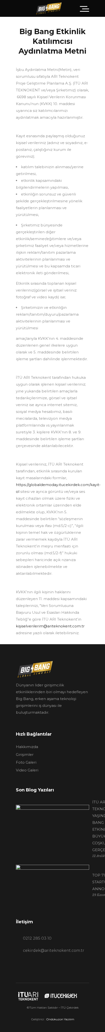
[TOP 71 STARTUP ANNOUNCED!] (52, 885)
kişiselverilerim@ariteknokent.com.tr (50, 626)
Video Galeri (27, 770)
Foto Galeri (26, 762)
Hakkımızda (27, 746)
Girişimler (24, 754)
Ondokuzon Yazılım (60, 1019)
